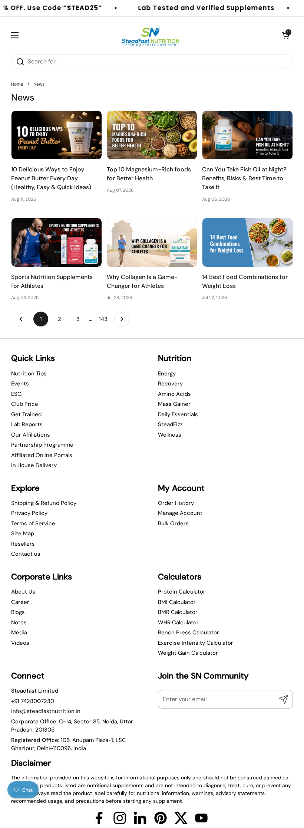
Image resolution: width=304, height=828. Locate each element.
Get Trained (26, 414)
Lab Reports (27, 424)
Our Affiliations (30, 434)
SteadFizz (170, 424)
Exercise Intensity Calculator (195, 643)
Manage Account (180, 513)
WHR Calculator (178, 622)
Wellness (169, 434)
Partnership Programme (42, 444)
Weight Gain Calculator (188, 653)
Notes (19, 622)
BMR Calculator (178, 612)
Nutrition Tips (29, 373)
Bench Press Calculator (188, 632)
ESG (16, 394)
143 (104, 319)
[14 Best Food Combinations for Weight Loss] (247, 242)
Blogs (18, 612)
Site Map (22, 533)
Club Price (24, 404)
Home (17, 84)
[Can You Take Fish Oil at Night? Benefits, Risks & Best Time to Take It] (247, 135)
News (38, 84)
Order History (176, 503)
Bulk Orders (173, 523)
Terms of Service (33, 523)
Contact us (25, 554)
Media (19, 632)
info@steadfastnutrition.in (45, 711)
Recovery (170, 383)
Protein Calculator (181, 591)
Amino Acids (174, 394)
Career (20, 602)
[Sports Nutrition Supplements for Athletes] (56, 242)
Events (20, 383)
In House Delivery (34, 465)
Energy (167, 373)
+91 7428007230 (32, 701)
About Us (23, 591)
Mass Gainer (174, 404)
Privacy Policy (29, 513)
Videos (20, 643)
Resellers (23, 544)
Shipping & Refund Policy (43, 503)
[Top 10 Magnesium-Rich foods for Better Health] (152, 135)
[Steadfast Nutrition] (150, 35)
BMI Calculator (177, 602)
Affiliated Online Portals (41, 455)
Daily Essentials (178, 414)
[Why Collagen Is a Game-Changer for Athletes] (152, 242)
